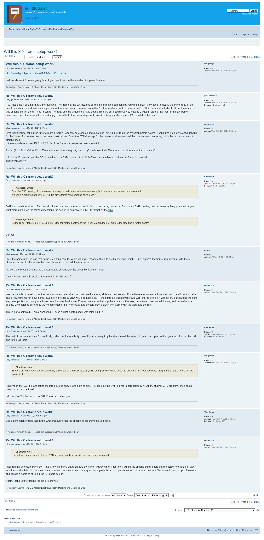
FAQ (234, 34)
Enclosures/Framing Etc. (61, 29)
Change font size (255, 28)
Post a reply (9, 56)
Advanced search (250, 14)
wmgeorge (15, 68)
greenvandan (17, 100)
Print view (249, 28)
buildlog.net (36, 8)
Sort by (130, 495)
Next (255, 495)
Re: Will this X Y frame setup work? (30, 95)
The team (211, 530)
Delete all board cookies (229, 530)
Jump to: (179, 510)
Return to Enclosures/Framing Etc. (22, 510)
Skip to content (32, 18)
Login (255, 34)
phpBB (119, 536)
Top (257, 90)
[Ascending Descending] (162, 495)
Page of (246, 57)
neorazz (14, 254)
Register (245, 34)
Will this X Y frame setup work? (31, 51)
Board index (15, 29)
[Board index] (15, 13)
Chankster (15, 180)
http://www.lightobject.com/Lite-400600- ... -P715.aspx (36, 73)
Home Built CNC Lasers (35, 29)
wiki (110, 210)
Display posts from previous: (97, 495)
